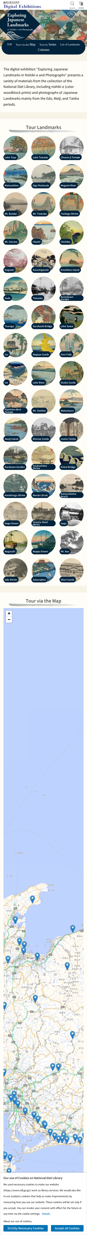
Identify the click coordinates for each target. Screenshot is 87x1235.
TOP (9, 44)
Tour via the (25, 44)
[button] (72, 929)
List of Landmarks (70, 44)
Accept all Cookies (67, 1228)
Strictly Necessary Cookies (25, 1228)
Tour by (47, 44)
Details (46, 1213)
